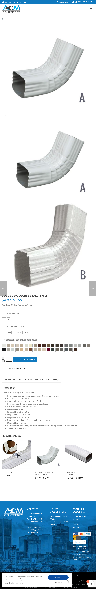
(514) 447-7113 (25, 2)
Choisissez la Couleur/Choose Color (20, 340)
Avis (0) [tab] (56, 380)
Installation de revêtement (68, 587)
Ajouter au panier (26, 359)
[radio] (4, 319)
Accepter (58, 577)
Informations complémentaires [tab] (34, 380)
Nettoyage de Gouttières (82, 581)
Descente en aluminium (72, 473)
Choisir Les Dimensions (13, 327)
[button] (3, 19)
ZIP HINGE (8, 472)
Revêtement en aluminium (84, 584)
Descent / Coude (21, 368)
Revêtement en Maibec (32, 587)
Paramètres (58, 582)
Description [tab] (9, 380)
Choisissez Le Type (11, 314)
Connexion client (64, 2)
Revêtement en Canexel (49, 587)
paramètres (19, 583)
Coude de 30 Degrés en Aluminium (44, 473)
